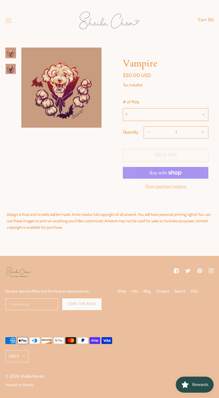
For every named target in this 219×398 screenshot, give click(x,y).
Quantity (130, 132)
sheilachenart (32, 376)
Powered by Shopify (19, 385)
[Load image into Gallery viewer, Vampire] (10, 53)
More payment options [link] (165, 186)
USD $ (13, 356)
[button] (205, 21)
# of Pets (131, 101)
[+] (203, 132)
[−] (149, 132)
